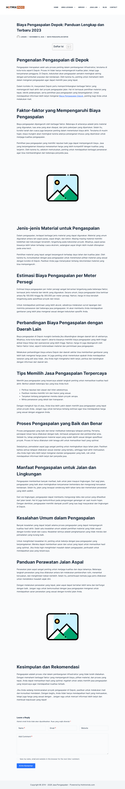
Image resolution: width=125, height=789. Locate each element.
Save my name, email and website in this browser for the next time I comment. (50, 759)
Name (22, 728)
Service (81, 7)
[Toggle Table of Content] (67, 47)
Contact (113, 7)
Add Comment (25, 736)
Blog (105, 7)
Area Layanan (67, 7)
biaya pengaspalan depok (57, 37)
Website (84, 728)
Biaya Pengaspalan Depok (71, 96)
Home (56, 7)
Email (53, 728)
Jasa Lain (94, 7)
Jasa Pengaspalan (60, 785)
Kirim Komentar (26, 766)
